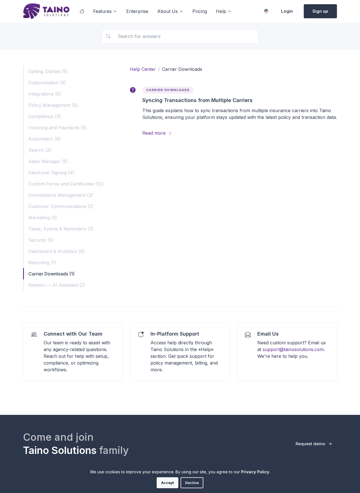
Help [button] (221, 11)
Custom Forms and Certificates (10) (66, 184)
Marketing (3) (42, 217)
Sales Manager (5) (48, 161)
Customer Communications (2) (60, 206)
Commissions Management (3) (60, 195)
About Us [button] (167, 11)
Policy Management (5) (53, 105)
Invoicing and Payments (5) (57, 127)
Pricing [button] (199, 11)
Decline (192, 482)
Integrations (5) (44, 94)
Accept (167, 482)
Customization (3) (47, 82)
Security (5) (40, 240)
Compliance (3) (44, 116)
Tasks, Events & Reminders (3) (60, 229)
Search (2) (39, 150)
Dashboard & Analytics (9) (56, 251)
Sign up (320, 11)
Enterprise (137, 11)
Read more (154, 133)
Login (287, 11)
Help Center (143, 69)
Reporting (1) (42, 262)
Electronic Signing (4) (51, 172)
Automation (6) (44, 139)
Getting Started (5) (48, 71)
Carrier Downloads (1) (51, 274)
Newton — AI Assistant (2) (56, 285)
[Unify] (46, 11)
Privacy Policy (255, 471)
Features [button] (102, 11)
